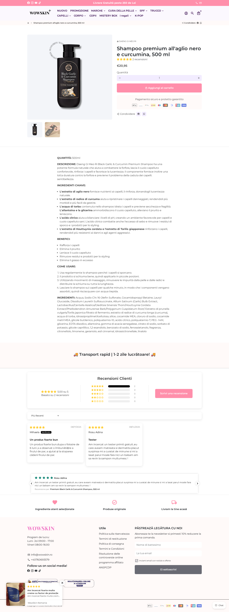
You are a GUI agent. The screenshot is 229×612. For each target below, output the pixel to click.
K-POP (139, 15)
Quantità (122, 72)
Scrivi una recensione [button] (174, 393)
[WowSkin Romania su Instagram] (32, 2)
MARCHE (98, 10)
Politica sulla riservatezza (114, 533)
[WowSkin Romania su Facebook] (28, 2)
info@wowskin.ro (40, 554)
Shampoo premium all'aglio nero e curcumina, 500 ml (58, 23)
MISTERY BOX (108, 15)
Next (108, 77)
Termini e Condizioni (111, 548)
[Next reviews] (198, 483)
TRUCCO (157, 10)
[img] (37, 427)
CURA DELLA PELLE (122, 10)
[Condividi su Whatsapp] (201, 23)
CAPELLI (64, 15)
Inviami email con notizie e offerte (155, 560)
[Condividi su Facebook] (198, 23)
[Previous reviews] (31, 483)
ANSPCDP (105, 567)
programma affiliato (111, 562)
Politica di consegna (111, 543)
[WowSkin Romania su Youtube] (36, 2)
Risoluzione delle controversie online (111, 555)
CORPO (80, 15)
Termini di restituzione (113, 538)
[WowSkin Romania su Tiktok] (39, 2)
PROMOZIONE (79, 10)
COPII (92, 15)
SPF (144, 10)
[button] (124, 59)
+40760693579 (38, 559)
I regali (126, 15)
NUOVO (62, 10)
